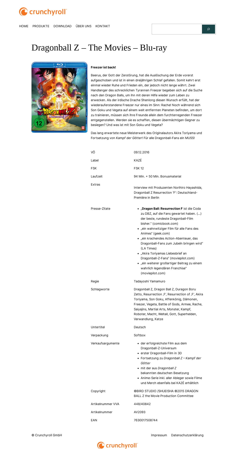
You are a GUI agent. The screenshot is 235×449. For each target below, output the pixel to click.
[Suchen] (208, 29)
